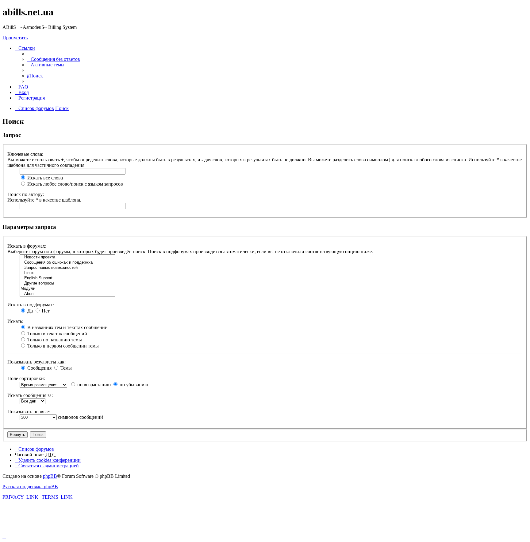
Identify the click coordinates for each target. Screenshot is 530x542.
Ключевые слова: (25, 154)
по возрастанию (93, 384)
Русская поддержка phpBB (30, 486)
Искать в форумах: (26, 246)
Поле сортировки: (26, 378)
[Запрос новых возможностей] (67, 267)
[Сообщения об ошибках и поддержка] (67, 262)
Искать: (15, 321)
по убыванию (133, 384)
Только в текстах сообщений (56, 333)
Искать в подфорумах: (30, 304)
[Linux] (67, 273)
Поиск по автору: (25, 194)
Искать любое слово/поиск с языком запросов (74, 184)
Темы (65, 368)
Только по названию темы (54, 339)
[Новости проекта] (67, 257)
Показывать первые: (28, 411)
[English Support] (67, 278)
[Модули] (67, 288)
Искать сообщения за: (30, 395)
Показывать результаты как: (36, 361)
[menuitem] (53, 59)
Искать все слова (44, 177)
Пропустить (15, 37)
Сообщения (39, 368)
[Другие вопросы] (67, 283)
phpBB (50, 476)
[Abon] (67, 294)
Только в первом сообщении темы (62, 345)
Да (29, 310)
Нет (45, 310)
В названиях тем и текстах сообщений (67, 327)
